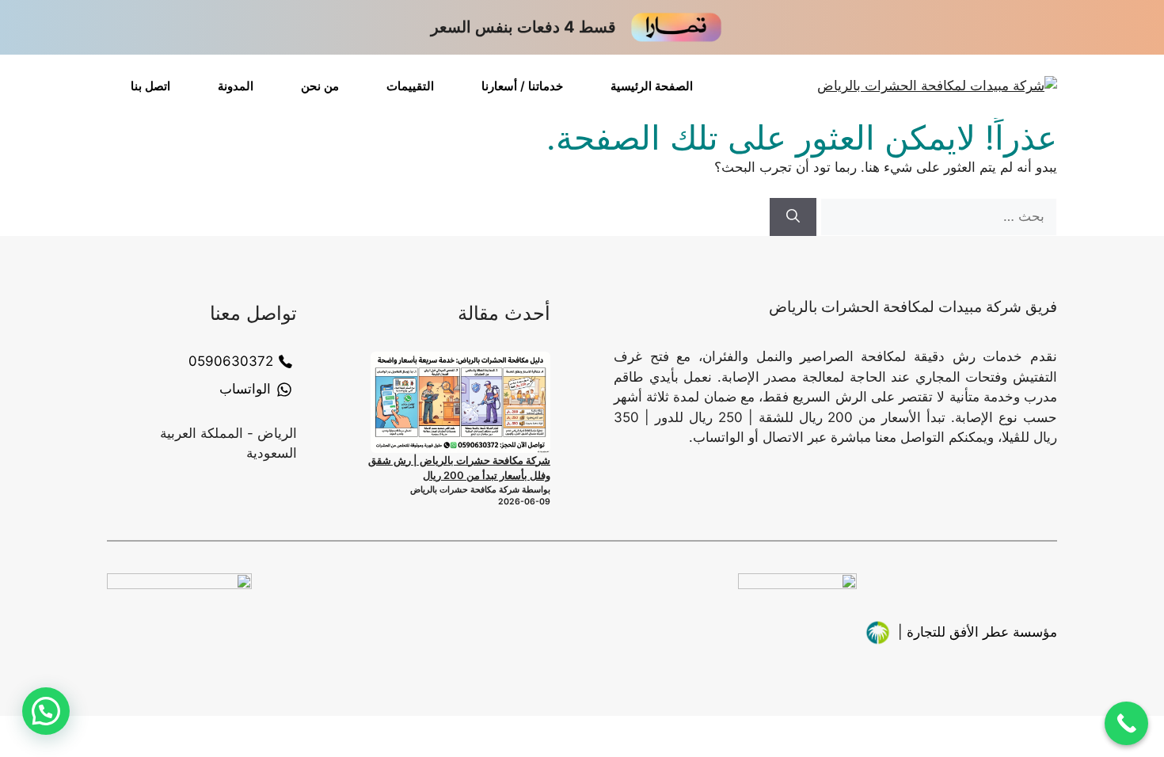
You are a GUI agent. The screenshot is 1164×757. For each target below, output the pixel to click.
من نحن (320, 85)
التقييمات (410, 85)
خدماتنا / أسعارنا (522, 85)
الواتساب (245, 389)
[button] (46, 711)
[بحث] (793, 217)
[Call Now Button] (1126, 723)
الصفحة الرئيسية (652, 85)
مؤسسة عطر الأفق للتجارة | (977, 632)
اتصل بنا (150, 85)
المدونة (235, 85)
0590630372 (230, 361)
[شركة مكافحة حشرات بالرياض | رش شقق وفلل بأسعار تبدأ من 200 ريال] (460, 402)
